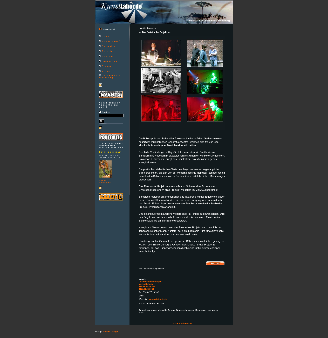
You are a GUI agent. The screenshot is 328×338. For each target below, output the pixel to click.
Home (106, 36)
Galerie (107, 51)
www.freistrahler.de (157, 299)
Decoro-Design (110, 331)
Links (106, 71)
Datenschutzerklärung (110, 77)
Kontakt (108, 56)
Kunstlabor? (111, 41)
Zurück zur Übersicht (182, 323)
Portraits (109, 46)
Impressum (110, 61)
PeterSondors (105, 182)
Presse (107, 66)
